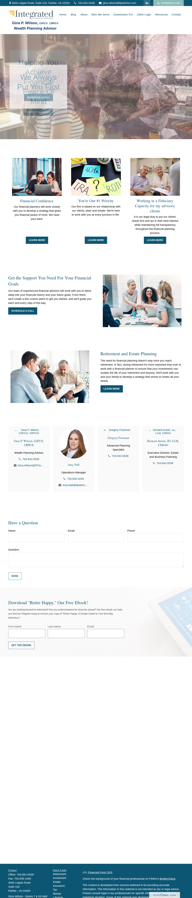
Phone (131, 530)
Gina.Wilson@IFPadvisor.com (31, 465)
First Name (14, 626)
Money (57, 893)
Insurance (59, 885)
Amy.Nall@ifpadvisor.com (75, 485)
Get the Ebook (21, 645)
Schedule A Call (170, 3)
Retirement (59, 874)
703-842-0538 (86, 3)
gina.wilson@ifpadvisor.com (119, 3)
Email (71, 530)
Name (11, 530)
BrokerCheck (167, 878)
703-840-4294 (75, 478)
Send (14, 576)
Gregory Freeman (118, 438)
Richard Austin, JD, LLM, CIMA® (163, 443)
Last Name (54, 626)
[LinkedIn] (147, 3)
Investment (59, 878)
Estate (57, 881)
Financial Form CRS (100, 872)
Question (13, 549)
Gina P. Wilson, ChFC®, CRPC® (29, 443)
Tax (55, 889)
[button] (63, 15)
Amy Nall (74, 465)
